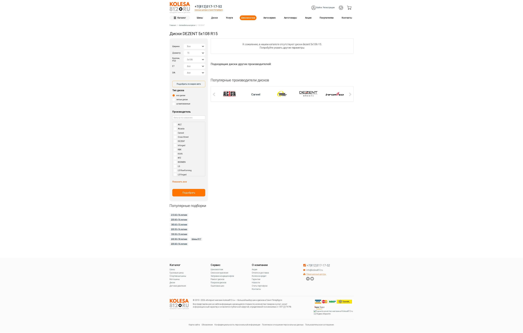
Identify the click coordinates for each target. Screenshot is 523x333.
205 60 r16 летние (179, 220)
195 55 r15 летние (179, 234)
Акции (308, 17)
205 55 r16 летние (179, 229)
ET (173, 66)
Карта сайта (194, 325)
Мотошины (175, 279)
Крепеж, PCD (176, 59)
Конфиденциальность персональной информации (237, 325)
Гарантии (256, 279)
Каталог (181, 17)
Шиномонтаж (248, 17)
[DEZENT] (282, 93)
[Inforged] (308, 93)
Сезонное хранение (219, 273)
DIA (173, 73)
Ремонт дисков (217, 279)
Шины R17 (196, 239)
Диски (214, 17)
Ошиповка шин (217, 286)
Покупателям (327, 17)
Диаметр (176, 53)
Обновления (207, 325)
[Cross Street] (256, 93)
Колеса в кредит (259, 276)
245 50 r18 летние (179, 239)
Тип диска (178, 90)
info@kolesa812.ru (314, 270)
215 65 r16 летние (179, 215)
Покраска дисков (218, 282)
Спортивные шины (178, 276)
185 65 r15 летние (179, 224)
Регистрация (329, 7)
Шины (200, 17)
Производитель (181, 111)
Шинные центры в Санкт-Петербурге (209, 10)
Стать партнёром (259, 286)
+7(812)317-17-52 (208, 6)
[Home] (180, 7)
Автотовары (290, 17)
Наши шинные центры (316, 274)
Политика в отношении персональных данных (282, 325)
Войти (319, 7)
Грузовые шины (177, 273)
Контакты (347, 17)
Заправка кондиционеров (222, 276)
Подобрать (188, 192)
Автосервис (269, 17)
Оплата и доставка (260, 273)
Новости (256, 282)
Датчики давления (178, 286)
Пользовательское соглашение (319, 325)
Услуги (229, 17)
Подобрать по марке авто (189, 84)
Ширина (176, 46)
